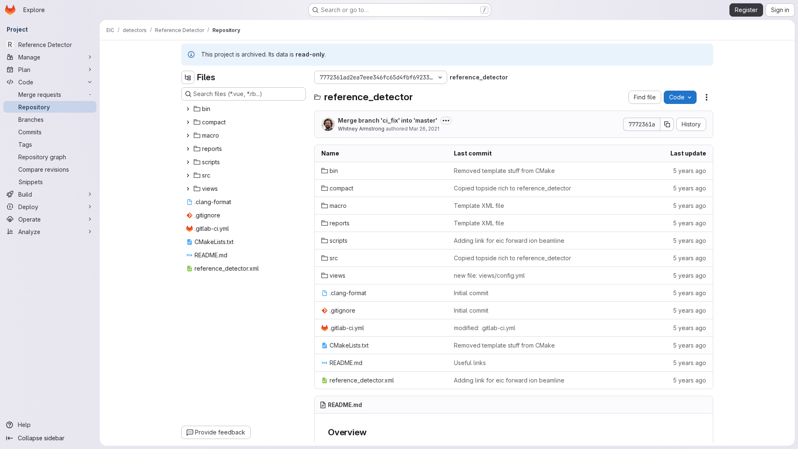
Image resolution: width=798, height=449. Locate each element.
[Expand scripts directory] (188, 162)
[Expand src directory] (188, 175)
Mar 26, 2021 (424, 129)
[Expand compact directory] (188, 122)
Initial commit (471, 292)
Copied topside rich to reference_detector (512, 188)
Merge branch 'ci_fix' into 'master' (387, 120)
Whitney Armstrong (361, 129)
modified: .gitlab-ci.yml (484, 327)
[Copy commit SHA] (667, 124)
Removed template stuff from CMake (504, 170)
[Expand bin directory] (188, 109)
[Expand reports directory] (188, 149)
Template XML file (479, 205)
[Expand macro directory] (188, 136)
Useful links (470, 362)
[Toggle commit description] (446, 120)
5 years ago (689, 170)
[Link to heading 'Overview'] (371, 432)
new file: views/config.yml (489, 275)
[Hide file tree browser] (188, 77)
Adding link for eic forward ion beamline (509, 240)
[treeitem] (244, 109)
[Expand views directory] (188, 189)
